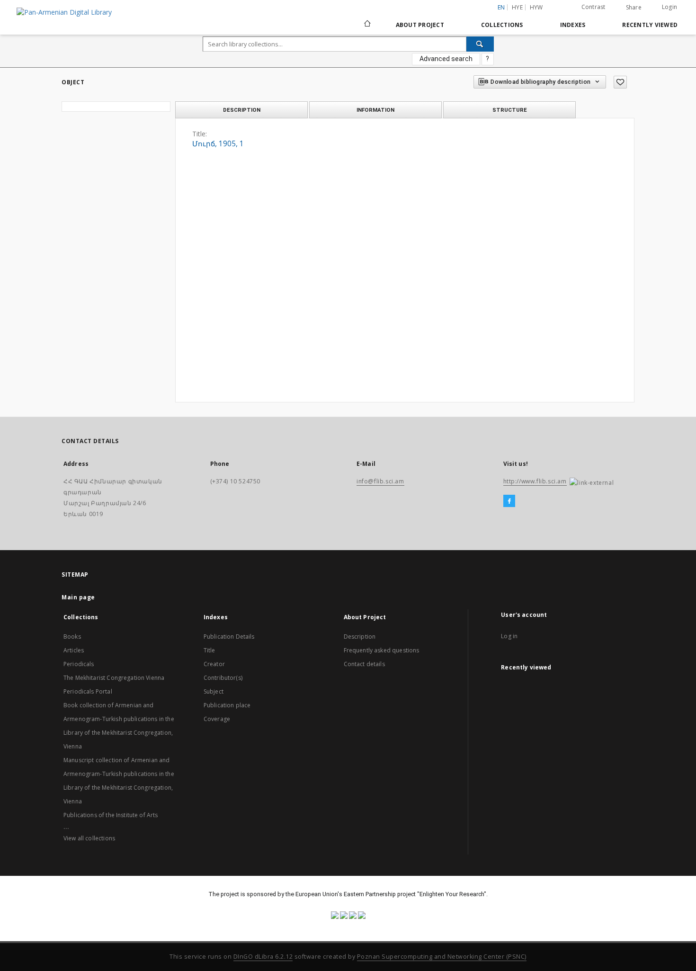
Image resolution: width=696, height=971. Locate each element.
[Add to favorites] (620, 82)
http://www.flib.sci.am (535, 481)
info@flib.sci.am (380, 481)
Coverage (217, 719)
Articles (73, 650)
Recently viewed (650, 25)
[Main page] (366, 24)
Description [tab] (241, 110)
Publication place (227, 705)
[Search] (480, 44)
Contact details (364, 664)
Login (669, 7)
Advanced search (446, 58)
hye (517, 7)
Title (209, 650)
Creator (214, 664)
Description (360, 636)
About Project (420, 25)
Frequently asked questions (381, 650)
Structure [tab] (509, 110)
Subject (213, 691)
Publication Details (229, 636)
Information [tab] (375, 110)
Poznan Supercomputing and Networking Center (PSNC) (441, 957)
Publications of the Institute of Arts (110, 815)
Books (72, 636)
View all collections (89, 838)
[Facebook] (509, 501)
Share (634, 7)
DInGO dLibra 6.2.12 (263, 957)
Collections (502, 25)
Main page (78, 597)
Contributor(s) (223, 678)
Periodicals (78, 664)
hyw (536, 7)
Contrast (593, 7)
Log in (509, 636)
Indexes (573, 25)
